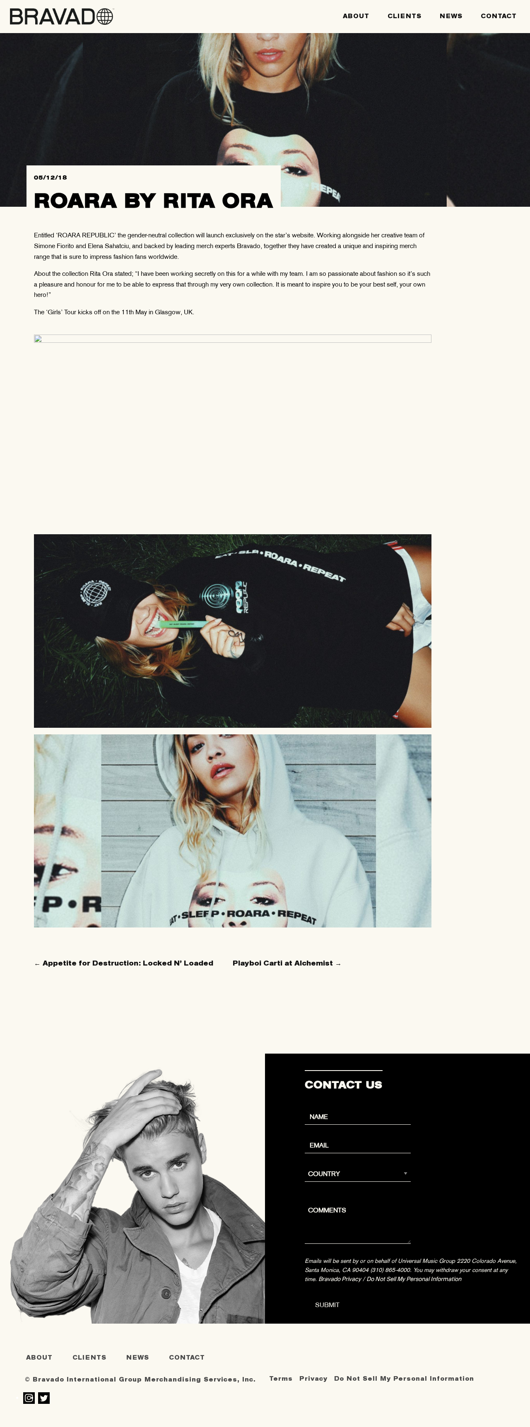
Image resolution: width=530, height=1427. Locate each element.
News (451, 16)
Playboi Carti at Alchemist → (287, 963)
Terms (281, 1378)
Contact (499, 16)
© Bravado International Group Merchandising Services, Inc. (140, 1379)
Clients (405, 16)
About (356, 16)
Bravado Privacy (339, 1279)
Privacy (313, 1378)
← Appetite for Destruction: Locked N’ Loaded (123, 963)
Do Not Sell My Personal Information (413, 1279)
